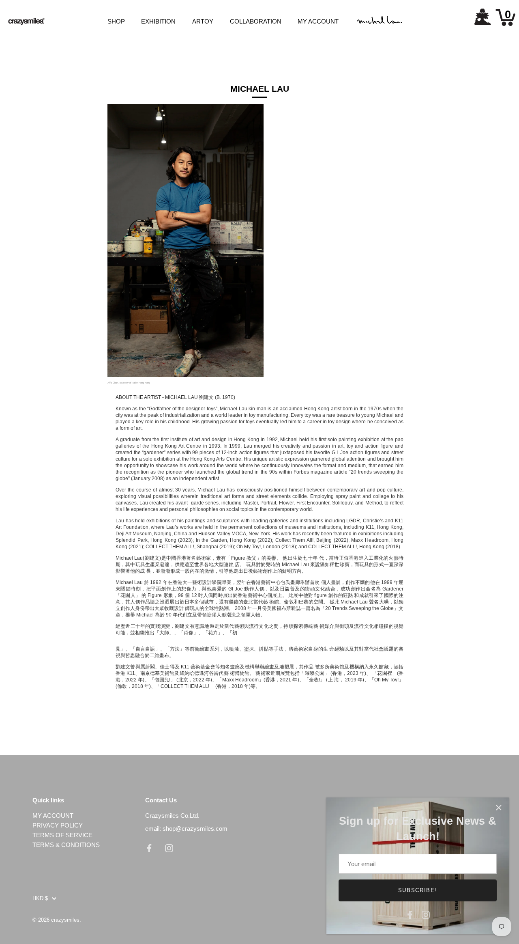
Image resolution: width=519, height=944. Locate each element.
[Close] (499, 808)
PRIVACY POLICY (57, 825)
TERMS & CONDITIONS (66, 844)
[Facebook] (410, 913)
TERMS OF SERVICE (62, 835)
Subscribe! (418, 890)
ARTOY (202, 21)
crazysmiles (65, 920)
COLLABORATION (255, 21)
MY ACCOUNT (318, 21)
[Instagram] (426, 913)
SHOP (116, 21)
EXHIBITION (158, 21)
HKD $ (40, 898)
